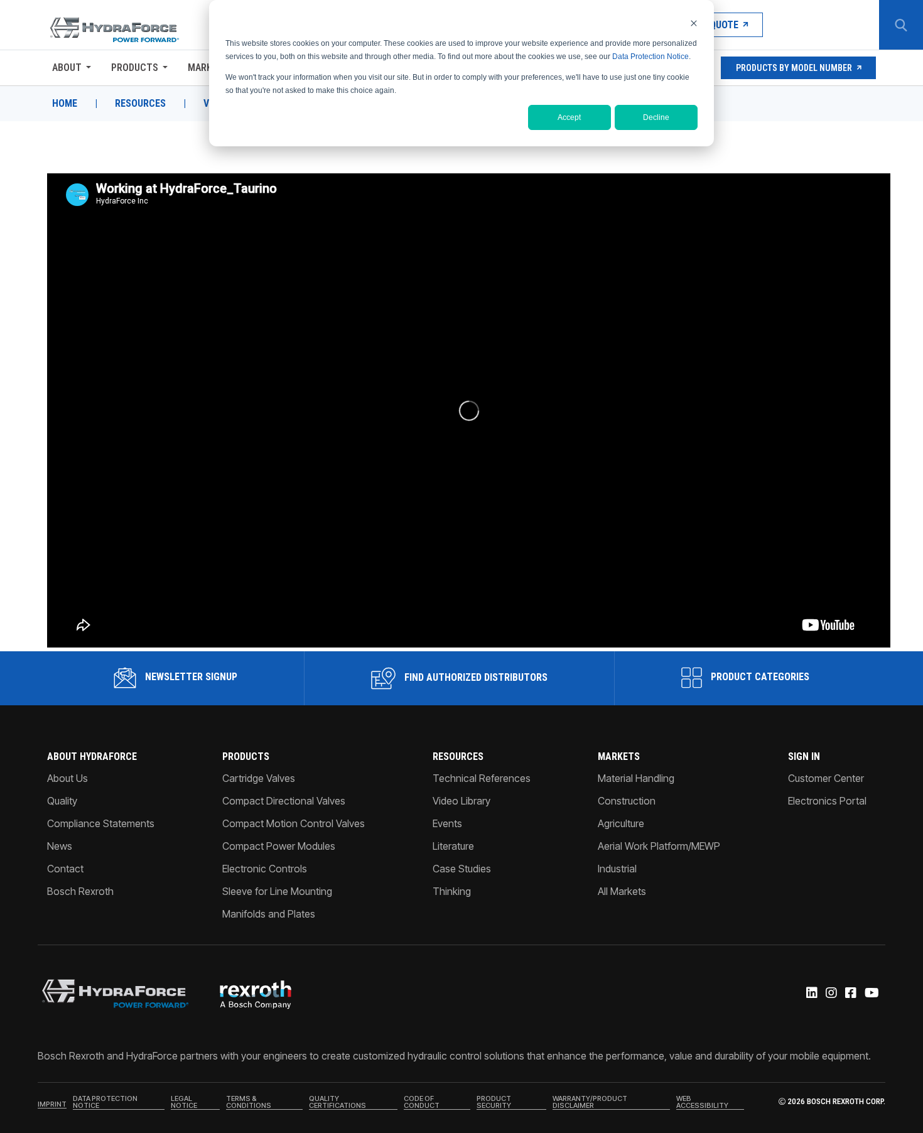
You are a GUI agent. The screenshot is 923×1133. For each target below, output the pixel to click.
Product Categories (758, 677)
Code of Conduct (422, 1102)
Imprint (52, 1105)
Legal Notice (184, 1102)
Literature (453, 846)
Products (134, 67)
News (59, 846)
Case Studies (462, 868)
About (67, 67)
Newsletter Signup (190, 677)
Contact (65, 868)
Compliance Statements (100, 823)
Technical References (482, 778)
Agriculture (621, 823)
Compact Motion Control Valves (293, 823)
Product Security (494, 1102)
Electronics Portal (827, 800)
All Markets (622, 891)
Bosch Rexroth (80, 891)
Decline (656, 117)
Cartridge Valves (258, 778)
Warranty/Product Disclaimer (590, 1102)
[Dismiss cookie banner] (694, 23)
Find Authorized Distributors (475, 677)
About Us (67, 778)
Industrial (617, 868)
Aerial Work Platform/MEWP (659, 846)
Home (64, 104)
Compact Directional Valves (283, 800)
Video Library (461, 800)
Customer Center (826, 778)
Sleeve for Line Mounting (277, 891)
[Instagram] (830, 993)
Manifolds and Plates (268, 914)
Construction (627, 800)
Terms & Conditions (248, 1102)
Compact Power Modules (278, 846)
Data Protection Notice (650, 56)
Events (447, 823)
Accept (569, 117)
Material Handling (636, 778)
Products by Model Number (794, 68)
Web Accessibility (702, 1102)
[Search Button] (901, 25)
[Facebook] (849, 993)
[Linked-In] (811, 993)
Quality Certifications (337, 1102)
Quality (62, 800)
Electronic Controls (264, 868)
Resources (140, 104)
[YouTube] (871, 993)
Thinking (452, 891)
